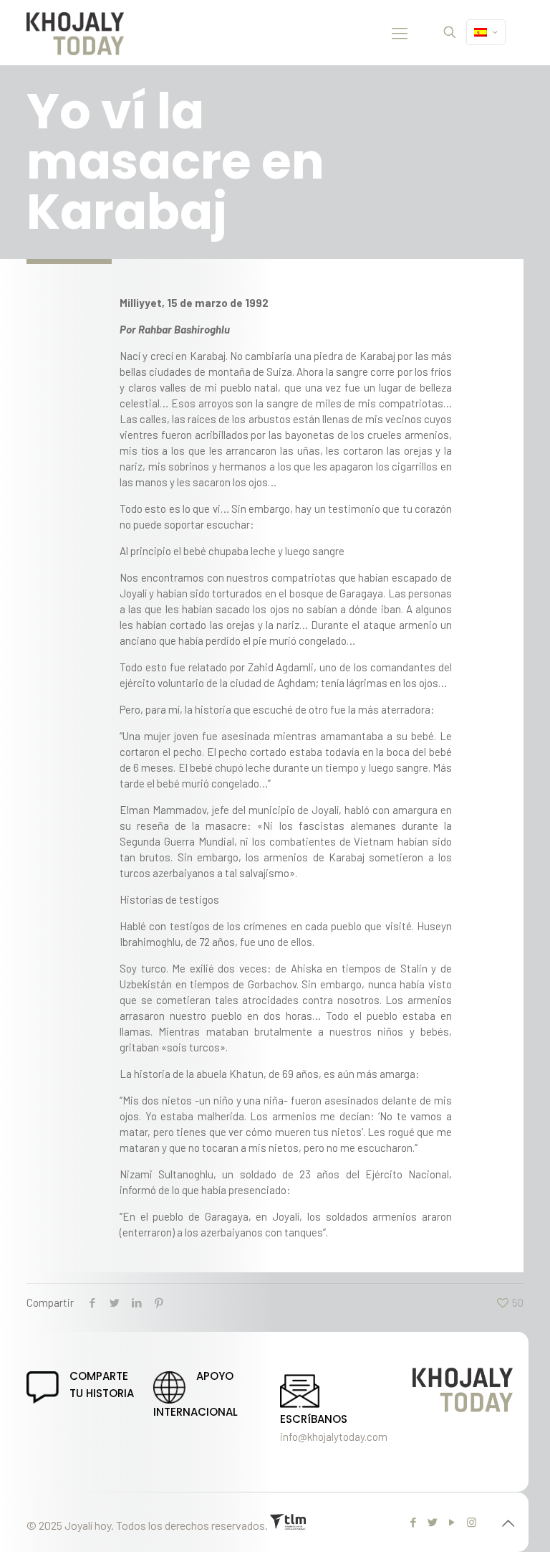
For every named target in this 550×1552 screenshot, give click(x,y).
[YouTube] (452, 1521)
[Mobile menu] (399, 32)
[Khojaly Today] (75, 32)
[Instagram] (471, 1521)
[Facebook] (413, 1521)
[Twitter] (432, 1521)
